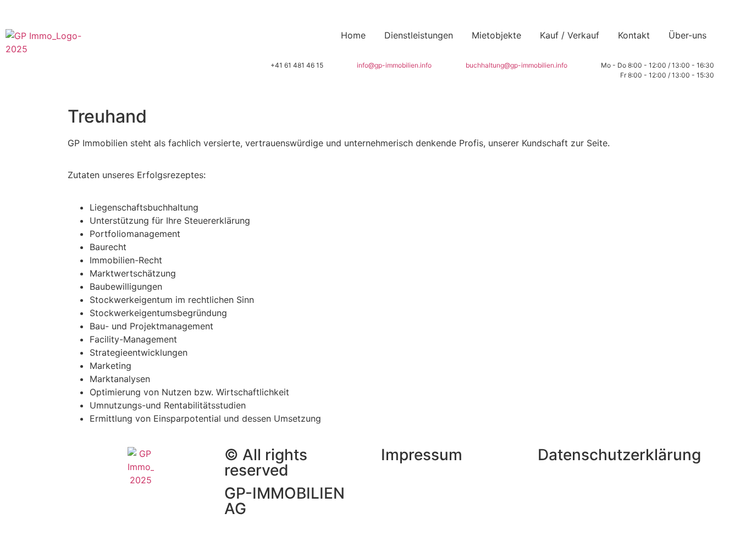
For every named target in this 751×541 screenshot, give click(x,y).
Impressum (421, 454)
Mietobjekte (496, 35)
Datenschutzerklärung (619, 454)
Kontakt (634, 35)
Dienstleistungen (418, 35)
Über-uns (687, 35)
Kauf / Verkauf (569, 35)
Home (353, 35)
